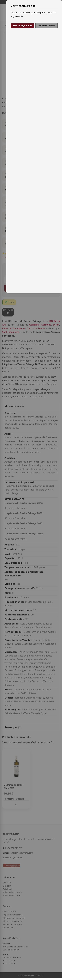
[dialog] (34, 146)
